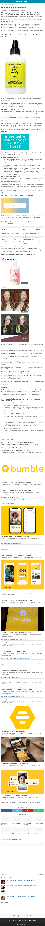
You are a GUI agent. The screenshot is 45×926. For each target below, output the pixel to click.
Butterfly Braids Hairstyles (4, 825)
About (10, 922)
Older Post (41, 876)
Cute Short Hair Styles (5, 835)
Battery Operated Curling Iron (17, 836)
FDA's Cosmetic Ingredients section (22, 251)
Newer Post (4, 876)
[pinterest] (27, 812)
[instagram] (18, 918)
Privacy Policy (21, 922)
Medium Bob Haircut (16, 824)
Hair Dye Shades (9, 892)
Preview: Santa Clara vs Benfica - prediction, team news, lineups (20, 881)
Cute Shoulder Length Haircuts (38, 836)
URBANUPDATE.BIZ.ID (22, 1)
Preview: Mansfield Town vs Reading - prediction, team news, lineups (21, 897)
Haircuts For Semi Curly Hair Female (27, 836)
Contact (15, 922)
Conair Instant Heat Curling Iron (27, 825)
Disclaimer (29, 922)
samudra (6, 10)
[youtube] (31, 918)
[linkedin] (27, 918)
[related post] (6, 820)
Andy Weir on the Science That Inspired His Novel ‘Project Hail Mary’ (21, 887)
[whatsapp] (38, 812)
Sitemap (34, 922)
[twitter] (17, 812)
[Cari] (43, 1)
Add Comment (22, 10)
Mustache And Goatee (38, 824)
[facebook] (6, 812)
